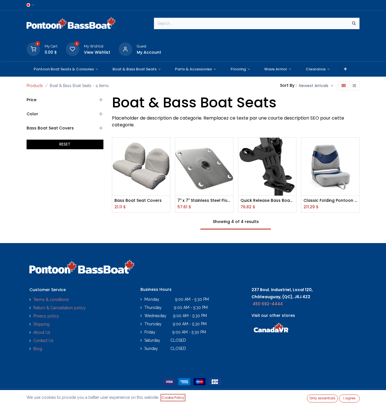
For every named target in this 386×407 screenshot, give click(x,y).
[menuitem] (66, 69)
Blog (37, 349)
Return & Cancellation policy (59, 308)
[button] (316, 86)
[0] (33, 49)
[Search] (353, 23)
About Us (41, 332)
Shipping (41, 324)
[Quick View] (166, 146)
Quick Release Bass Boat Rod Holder (267, 200)
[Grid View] (343, 86)
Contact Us (43, 340)
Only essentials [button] (322, 398)
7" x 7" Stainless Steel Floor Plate (204, 200)
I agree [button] (349, 398)
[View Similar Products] (166, 185)
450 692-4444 (268, 304)
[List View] (354, 86)
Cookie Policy (173, 397)
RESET (64, 144)
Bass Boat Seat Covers (138, 200)
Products (35, 85)
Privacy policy (46, 316)
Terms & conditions (51, 299)
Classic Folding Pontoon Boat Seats (330, 200)
